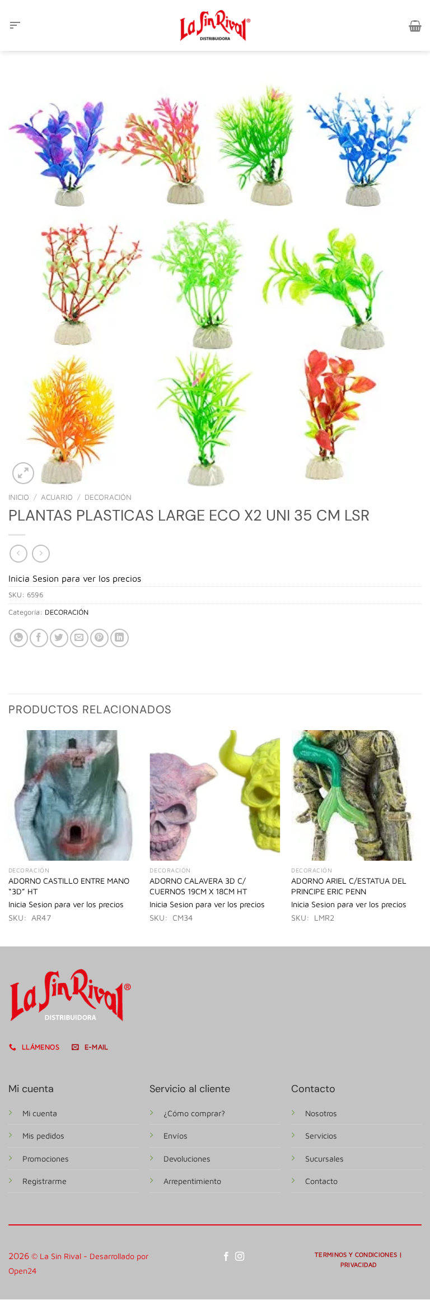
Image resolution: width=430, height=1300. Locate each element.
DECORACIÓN (108, 497)
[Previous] (9, 837)
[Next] (421, 837)
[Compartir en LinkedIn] (119, 638)
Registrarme (44, 1181)
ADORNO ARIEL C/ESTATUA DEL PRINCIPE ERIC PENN (348, 886)
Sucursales (324, 1158)
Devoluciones (187, 1158)
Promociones (45, 1158)
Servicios (321, 1135)
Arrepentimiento (192, 1181)
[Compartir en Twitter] (59, 638)
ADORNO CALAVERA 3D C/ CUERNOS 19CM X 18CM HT (198, 886)
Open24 (22, 1270)
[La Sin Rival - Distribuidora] (215, 25)
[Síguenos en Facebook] (226, 1257)
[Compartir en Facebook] (39, 638)
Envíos (175, 1135)
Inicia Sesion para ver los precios (74, 578)
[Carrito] (415, 25)
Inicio (18, 497)
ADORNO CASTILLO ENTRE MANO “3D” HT (68, 886)
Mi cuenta (39, 1113)
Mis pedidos (43, 1135)
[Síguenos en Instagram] (239, 1257)
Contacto (321, 1181)
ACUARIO (57, 497)
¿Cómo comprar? (194, 1113)
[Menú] (15, 25)
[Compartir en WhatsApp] (19, 638)
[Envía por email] (79, 638)
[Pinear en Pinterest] (99, 638)
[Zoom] (23, 473)
